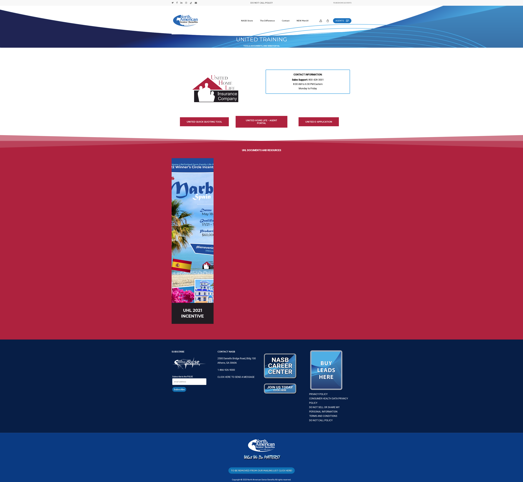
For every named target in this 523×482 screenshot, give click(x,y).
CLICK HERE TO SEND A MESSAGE (236, 377)
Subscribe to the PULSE (182, 377)
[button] (342, 20)
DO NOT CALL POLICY (261, 2)
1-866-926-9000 (226, 369)
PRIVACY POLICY (318, 394)
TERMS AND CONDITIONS (323, 416)
